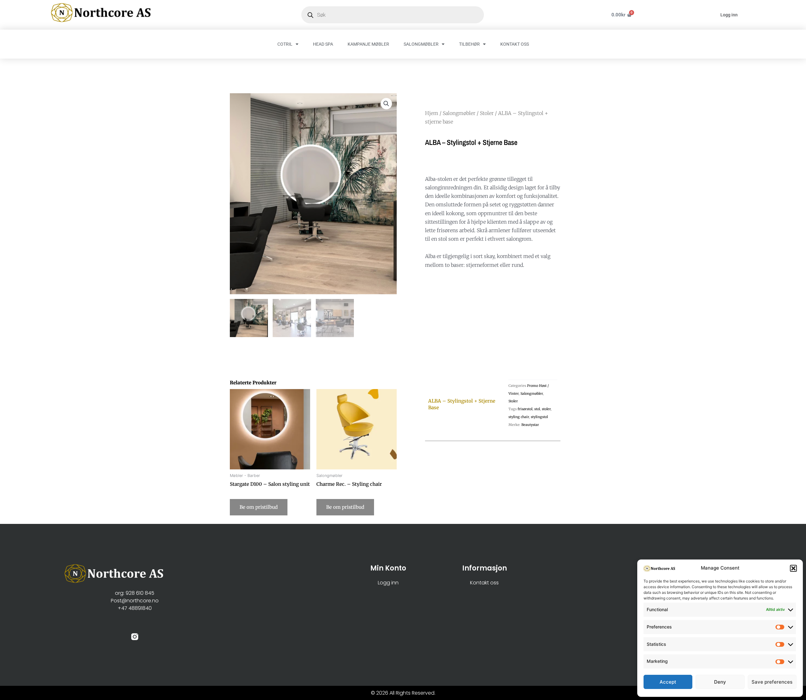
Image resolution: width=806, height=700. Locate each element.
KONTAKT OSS (514, 44)
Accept (668, 682)
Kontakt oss (484, 582)
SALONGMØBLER (421, 44)
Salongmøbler (459, 113)
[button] (793, 568)
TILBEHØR (469, 44)
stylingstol (539, 417)
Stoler (487, 113)
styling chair (518, 417)
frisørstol (525, 409)
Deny (720, 682)
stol (537, 409)
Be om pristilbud (259, 507)
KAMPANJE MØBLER (368, 44)
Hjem (431, 113)
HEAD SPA (323, 44)
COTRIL (284, 44)
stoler (546, 409)
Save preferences (772, 682)
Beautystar (530, 424)
